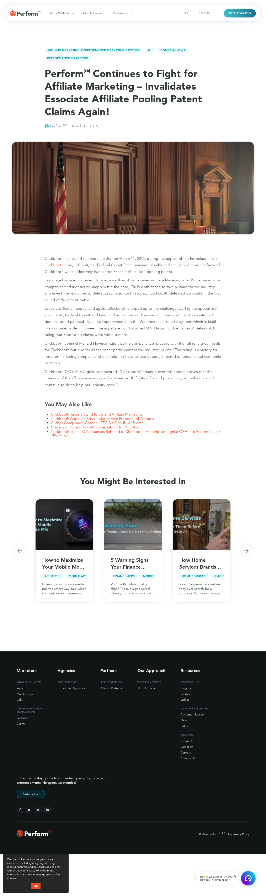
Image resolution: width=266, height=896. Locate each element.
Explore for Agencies (71, 688)
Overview (23, 718)
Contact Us (188, 758)
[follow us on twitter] (38, 810)
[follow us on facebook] (20, 810)
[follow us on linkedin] (47, 810)
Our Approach (93, 13)
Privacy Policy (241, 834)
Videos (185, 700)
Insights (186, 688)
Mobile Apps (25, 694)
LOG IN (204, 13)
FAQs (184, 726)
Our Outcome (146, 688)
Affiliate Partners (111, 688)
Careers (186, 752)
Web (20, 688)
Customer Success (193, 714)
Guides (185, 694)
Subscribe (30, 794)
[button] (19, 550)
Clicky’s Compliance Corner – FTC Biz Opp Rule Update (97, 422)
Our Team (187, 747)
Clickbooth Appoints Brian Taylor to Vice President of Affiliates (102, 418)
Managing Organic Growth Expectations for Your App (95, 427)
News (184, 720)
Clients (21, 723)
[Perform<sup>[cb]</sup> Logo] (34, 835)
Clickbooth (54, 264)
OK (36, 885)
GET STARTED (240, 13)
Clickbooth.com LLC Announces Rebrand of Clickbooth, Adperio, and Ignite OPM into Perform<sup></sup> (135, 433)
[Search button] (187, 13)
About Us (187, 741)
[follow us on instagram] (29, 810)
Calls (20, 700)
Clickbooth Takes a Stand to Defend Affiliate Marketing (96, 414)
